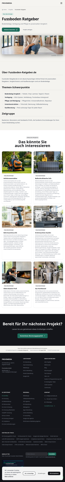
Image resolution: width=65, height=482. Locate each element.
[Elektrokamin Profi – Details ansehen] (16, 285)
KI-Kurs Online (6, 415)
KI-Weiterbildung (6, 401)
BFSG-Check (44, 444)
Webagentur (26, 407)
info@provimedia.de (51, 396)
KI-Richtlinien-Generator (24, 442)
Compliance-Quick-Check (37, 439)
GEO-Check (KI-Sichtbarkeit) (9, 442)
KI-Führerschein (6, 404)
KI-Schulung (5, 398)
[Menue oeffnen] (61, 3)
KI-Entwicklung (27, 362)
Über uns (46, 376)
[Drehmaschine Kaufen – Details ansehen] (48, 233)
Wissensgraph (48, 370)
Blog (45, 367)
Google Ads (26, 376)
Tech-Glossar (47, 373)
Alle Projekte (47, 362)
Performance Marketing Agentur (31, 421)
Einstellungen (41, 473)
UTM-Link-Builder (19, 444)
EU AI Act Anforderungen (8, 424)
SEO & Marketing (27, 370)
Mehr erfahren (9, 476)
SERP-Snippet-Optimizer (22, 439)
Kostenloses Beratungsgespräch (31, 336)
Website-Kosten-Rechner (32, 444)
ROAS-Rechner (54, 436)
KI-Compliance (6, 421)
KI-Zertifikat (5, 395)
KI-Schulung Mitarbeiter (8, 410)
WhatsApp (49, 402)
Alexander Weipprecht (23, 350)
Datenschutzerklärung (50, 457)
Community (47, 387)
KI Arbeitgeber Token (50, 382)
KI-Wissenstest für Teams (24, 436)
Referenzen (47, 365)
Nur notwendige (29, 473)
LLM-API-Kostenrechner (8, 439)
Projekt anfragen (27, 29)
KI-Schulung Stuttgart (8, 418)
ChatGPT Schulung (7, 412)
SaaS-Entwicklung (28, 365)
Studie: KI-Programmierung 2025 (53, 379)
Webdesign (26, 367)
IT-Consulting (26, 415)
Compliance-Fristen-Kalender (54, 439)
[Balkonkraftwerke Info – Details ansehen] (48, 177)
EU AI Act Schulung (7, 407)
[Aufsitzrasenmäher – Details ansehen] (16, 177)
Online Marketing (27, 412)
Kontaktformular (48, 406)
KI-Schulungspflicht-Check (9, 436)
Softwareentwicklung (28, 398)
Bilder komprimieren (50, 442)
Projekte (11, 9)
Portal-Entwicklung (28, 373)
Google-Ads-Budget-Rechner (40, 436)
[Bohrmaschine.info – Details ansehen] (16, 233)
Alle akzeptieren (54, 473)
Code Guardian (48, 384)
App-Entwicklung (27, 410)
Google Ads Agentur (28, 418)
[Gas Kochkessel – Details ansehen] (48, 285)
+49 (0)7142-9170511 (51, 399)
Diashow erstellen (38, 442)
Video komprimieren (7, 444)
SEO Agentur (26, 401)
